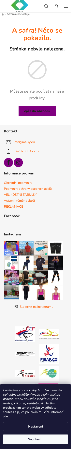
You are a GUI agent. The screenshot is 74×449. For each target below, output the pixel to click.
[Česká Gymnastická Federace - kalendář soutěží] (25, 334)
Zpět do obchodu (37, 111)
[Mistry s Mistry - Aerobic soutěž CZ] (25, 373)
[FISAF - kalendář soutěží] (49, 353)
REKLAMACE (13, 206)
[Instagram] (18, 162)
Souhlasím (35, 439)
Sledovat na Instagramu (36, 307)
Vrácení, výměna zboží (19, 200)
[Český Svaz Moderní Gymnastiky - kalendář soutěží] (49, 334)
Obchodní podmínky (18, 183)
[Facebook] (8, 162)
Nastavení (35, 426)
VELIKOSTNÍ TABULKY (20, 195)
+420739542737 (26, 151)
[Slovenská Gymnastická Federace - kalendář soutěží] (25, 353)
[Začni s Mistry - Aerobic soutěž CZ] (49, 373)
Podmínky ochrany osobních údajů (28, 189)
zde (5, 416)
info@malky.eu (24, 142)
